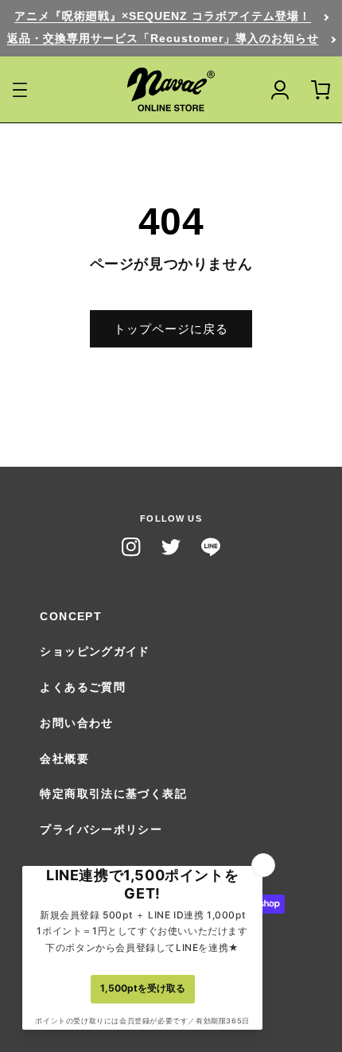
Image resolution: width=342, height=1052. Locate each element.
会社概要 (64, 759)
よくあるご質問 (83, 687)
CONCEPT (71, 617)
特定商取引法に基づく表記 (113, 794)
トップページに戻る (171, 329)
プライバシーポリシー (101, 830)
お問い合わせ (76, 723)
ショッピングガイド (95, 652)
